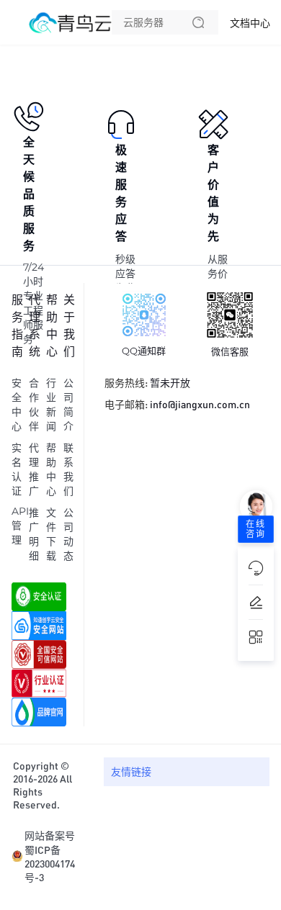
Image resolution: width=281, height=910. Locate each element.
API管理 (20, 525)
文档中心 (250, 23)
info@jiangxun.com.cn (200, 403)
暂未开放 (170, 382)
